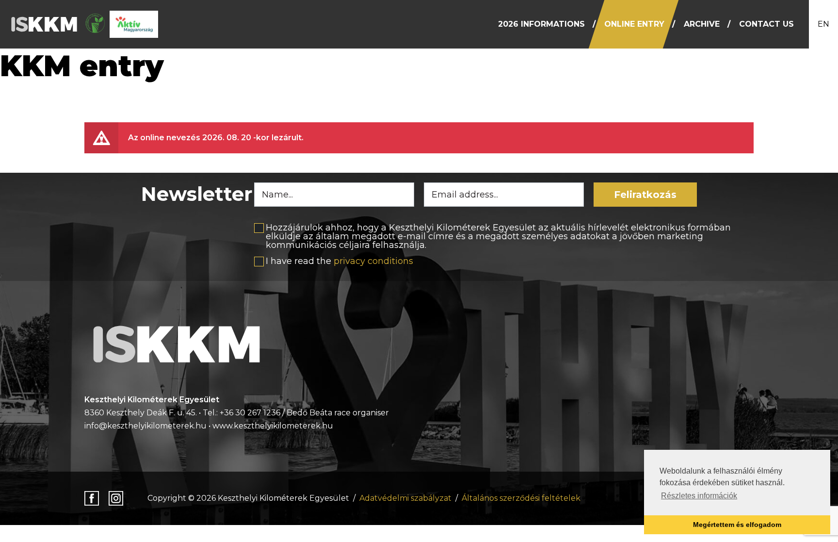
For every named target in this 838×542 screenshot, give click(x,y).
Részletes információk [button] (699, 496)
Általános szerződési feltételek (521, 498)
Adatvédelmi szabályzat (405, 498)
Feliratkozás (645, 194)
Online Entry (634, 24)
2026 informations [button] (541, 24)
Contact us (766, 24)
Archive (702, 24)
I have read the (339, 261)
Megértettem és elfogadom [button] (737, 524)
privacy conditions (373, 261)
